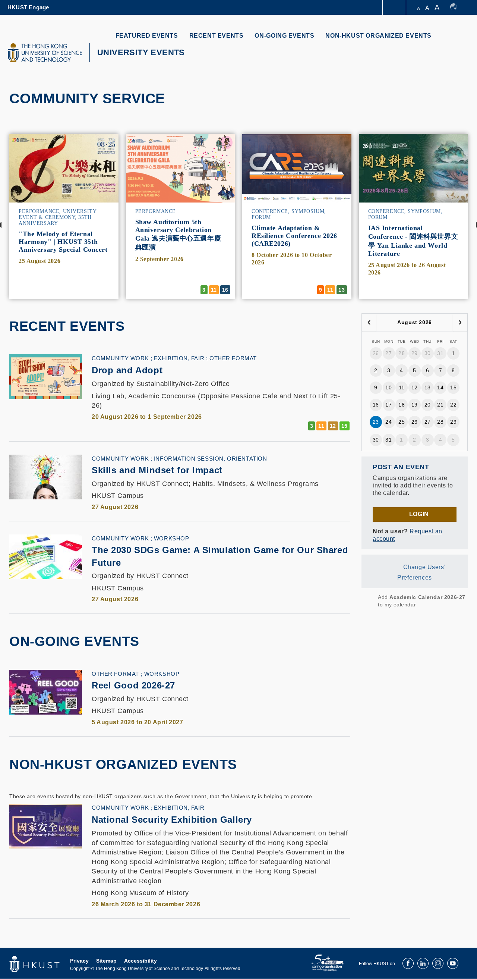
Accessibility (140, 961)
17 (388, 405)
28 (401, 353)
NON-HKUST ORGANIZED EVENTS (378, 35)
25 (401, 422)
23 (376, 422)
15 (453, 387)
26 (376, 353)
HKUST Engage (28, 7)
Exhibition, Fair (179, 358)
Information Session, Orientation (210, 458)
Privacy (79, 961)
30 (427, 353)
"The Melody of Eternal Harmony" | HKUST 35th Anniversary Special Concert (63, 241)
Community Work (120, 358)
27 (388, 353)
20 (427, 405)
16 (376, 405)
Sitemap (106, 961)
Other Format (233, 358)
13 (427, 387)
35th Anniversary (55, 220)
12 (414, 387)
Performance (39, 211)
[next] (460, 323)
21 (440, 405)
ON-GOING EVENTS (284, 35)
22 (453, 405)
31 (440, 353)
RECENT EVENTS (216, 35)
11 (402, 387)
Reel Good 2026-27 (133, 685)
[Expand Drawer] (395, 8)
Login (419, 514)
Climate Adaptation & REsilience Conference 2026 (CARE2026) (294, 235)
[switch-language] (457, 7)
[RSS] (366, 601)
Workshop (171, 538)
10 (388, 387)
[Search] (457, 40)
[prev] (369, 323)
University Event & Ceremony (57, 214)
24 (388, 422)
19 (414, 405)
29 (414, 353)
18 (401, 405)
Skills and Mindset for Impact (157, 470)
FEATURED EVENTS (147, 35)
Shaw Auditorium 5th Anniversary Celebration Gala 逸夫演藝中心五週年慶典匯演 (178, 234)
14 (440, 387)
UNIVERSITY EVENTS (141, 52)
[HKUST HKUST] (44, 52)
